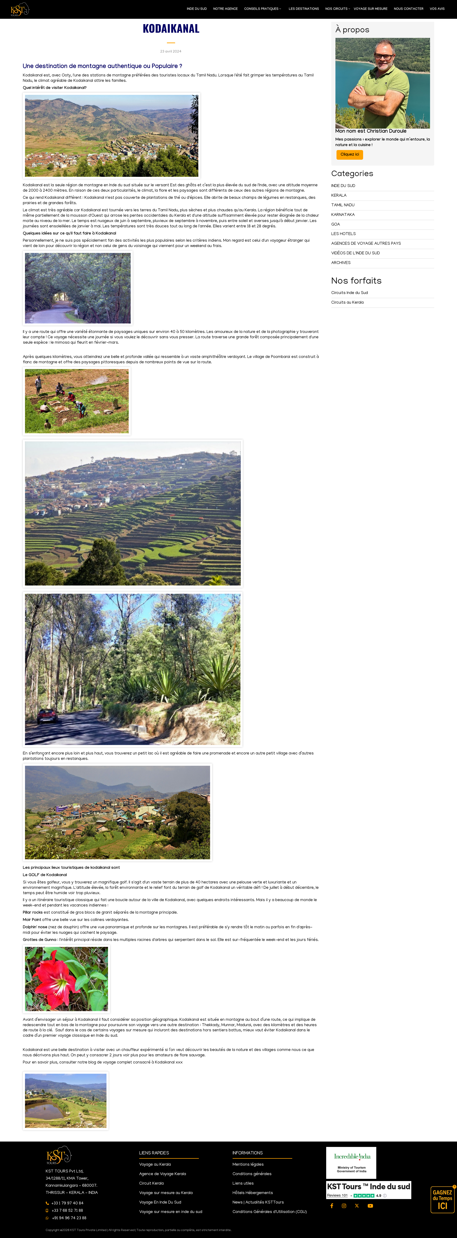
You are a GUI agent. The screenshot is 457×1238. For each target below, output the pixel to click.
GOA (335, 225)
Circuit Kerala (151, 1184)
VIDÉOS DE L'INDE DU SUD (355, 253)
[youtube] (370, 1206)
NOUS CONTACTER (408, 9)
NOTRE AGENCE (225, 9)
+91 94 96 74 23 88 (68, 1218)
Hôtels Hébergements (253, 1193)
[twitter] (356, 1206)
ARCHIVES (341, 263)
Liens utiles (243, 1184)
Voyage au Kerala (155, 1165)
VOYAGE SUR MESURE (371, 9)
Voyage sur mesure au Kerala (166, 1193)
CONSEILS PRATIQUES (259, 11)
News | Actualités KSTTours (258, 1202)
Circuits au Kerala (347, 303)
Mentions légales (248, 1165)
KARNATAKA (343, 215)
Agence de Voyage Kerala (162, 1174)
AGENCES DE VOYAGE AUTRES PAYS (366, 244)
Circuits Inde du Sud (349, 293)
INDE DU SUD (197, 9)
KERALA (338, 196)
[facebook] (332, 1206)
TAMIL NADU (343, 205)
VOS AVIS (437, 9)
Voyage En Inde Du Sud (160, 1202)
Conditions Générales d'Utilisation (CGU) (270, 1212)
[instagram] (344, 1206)
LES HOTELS (343, 234)
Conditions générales (252, 1174)
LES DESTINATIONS (304, 9)
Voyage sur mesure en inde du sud (170, 1212)
